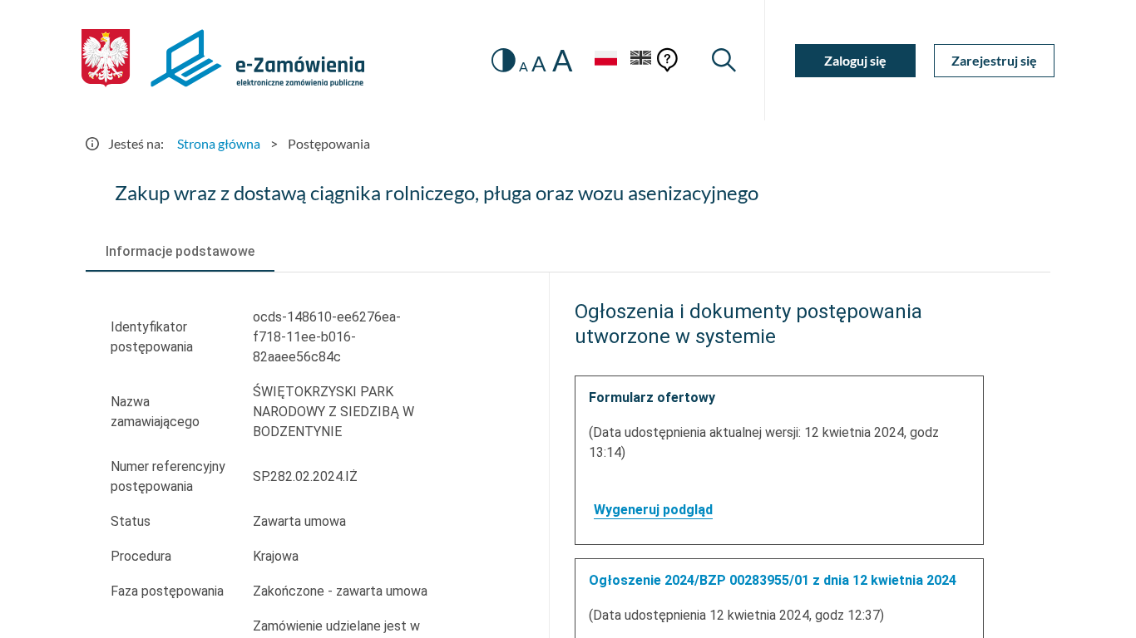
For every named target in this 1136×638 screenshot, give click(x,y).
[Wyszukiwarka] (723, 60)
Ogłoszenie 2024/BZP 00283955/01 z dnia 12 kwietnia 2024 (772, 580)
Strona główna (218, 143)
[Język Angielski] (641, 60)
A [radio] (523, 66)
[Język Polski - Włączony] (605, 60)
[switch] (503, 60)
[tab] (180, 252)
